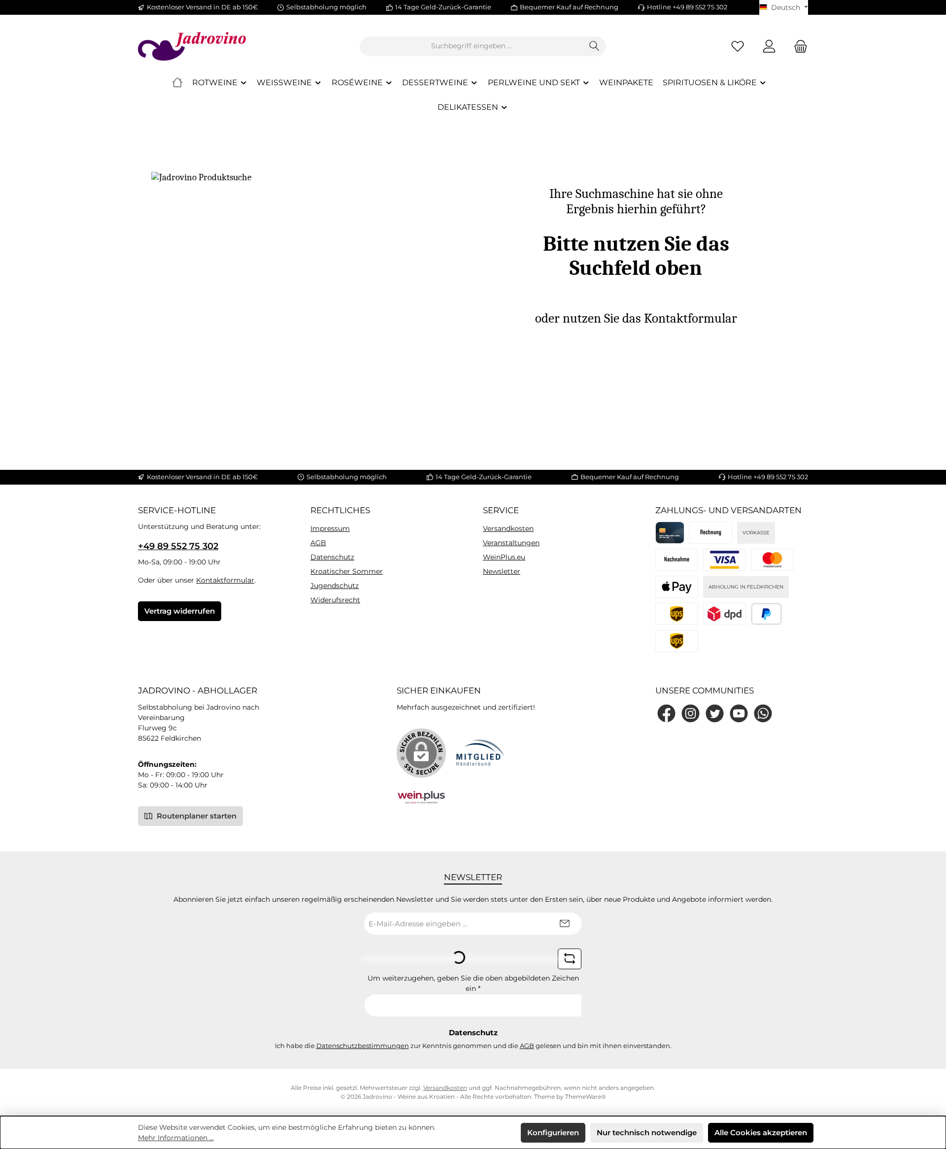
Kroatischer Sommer (346, 571)
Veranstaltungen (511, 542)
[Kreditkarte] (669, 533)
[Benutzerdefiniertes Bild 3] (676, 587)
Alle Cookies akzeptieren (760, 1132)
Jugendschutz (334, 585)
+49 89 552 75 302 (178, 546)
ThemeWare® (585, 1096)
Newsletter (501, 571)
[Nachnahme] (676, 560)
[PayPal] (766, 614)
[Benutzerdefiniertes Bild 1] (724, 560)
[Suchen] (594, 46)
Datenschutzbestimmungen (362, 1046)
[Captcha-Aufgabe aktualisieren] (569, 959)
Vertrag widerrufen (179, 611)
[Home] (177, 82)
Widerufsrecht (335, 599)
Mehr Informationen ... (176, 1137)
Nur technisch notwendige (647, 1132)
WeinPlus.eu (504, 557)
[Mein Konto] (769, 46)
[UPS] (676, 641)
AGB (318, 542)
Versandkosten (508, 528)
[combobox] (471, 46)
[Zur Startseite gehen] (192, 46)
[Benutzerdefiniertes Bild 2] (772, 560)
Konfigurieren (553, 1132)
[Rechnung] (710, 533)
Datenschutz (332, 557)
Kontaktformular (225, 580)
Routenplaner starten (195, 816)
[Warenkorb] (797, 46)
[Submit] (564, 924)
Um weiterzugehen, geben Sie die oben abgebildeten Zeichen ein (473, 983)
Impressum (330, 528)
